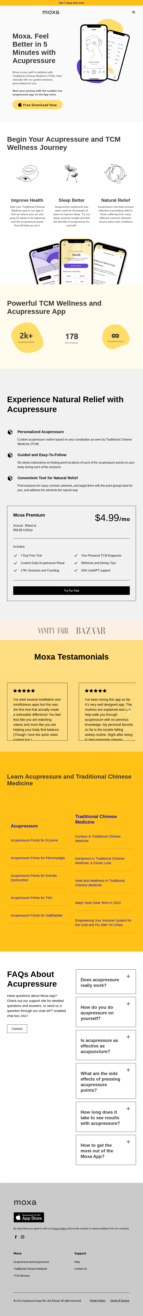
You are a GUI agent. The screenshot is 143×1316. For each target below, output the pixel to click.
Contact (17, 1028)
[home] (49, 12)
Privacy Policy (98, 1300)
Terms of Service (119, 1300)
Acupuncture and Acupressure (31, 1261)
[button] (133, 12)
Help (77, 1261)
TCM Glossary (22, 1275)
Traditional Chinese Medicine (30, 1268)
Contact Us (80, 1268)
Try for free (71, 590)
